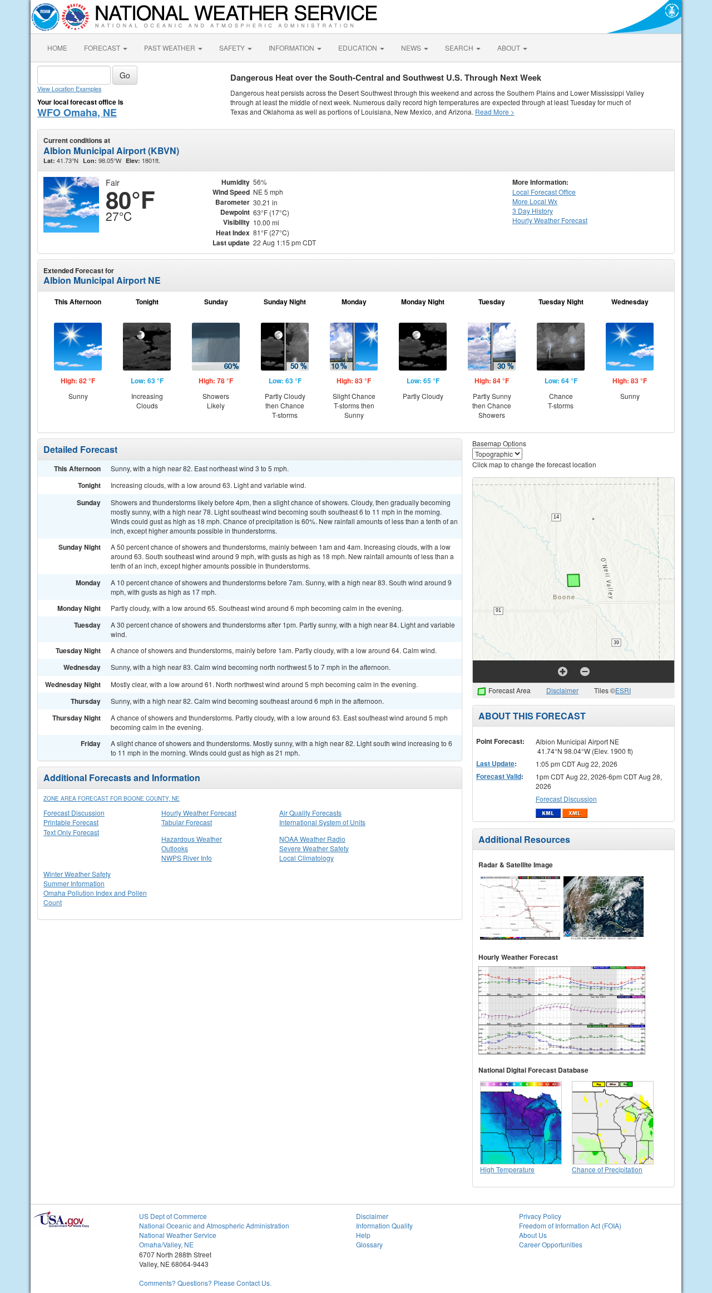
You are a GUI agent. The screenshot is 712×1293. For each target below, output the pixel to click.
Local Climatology (306, 857)
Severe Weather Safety (314, 848)
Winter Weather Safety (77, 874)
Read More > (495, 111)
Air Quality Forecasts (310, 812)
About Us (533, 1235)
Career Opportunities (550, 1244)
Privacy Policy (540, 1216)
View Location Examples (69, 89)
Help (363, 1235)
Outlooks (174, 848)
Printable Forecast (70, 822)
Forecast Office (544, 191)
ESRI (623, 690)
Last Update (495, 763)
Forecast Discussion (74, 812)
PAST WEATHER (170, 47)
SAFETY (232, 47)
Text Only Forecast (71, 832)
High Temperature (507, 1169)
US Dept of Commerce (173, 1216)
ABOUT (509, 47)
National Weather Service (177, 1235)
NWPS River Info (186, 857)
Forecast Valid (498, 776)
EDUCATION (358, 47)
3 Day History (532, 210)
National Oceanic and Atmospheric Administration (214, 1225)
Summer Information (74, 883)
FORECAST (103, 47)
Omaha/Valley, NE (166, 1244)
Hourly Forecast (549, 220)
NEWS (412, 47)
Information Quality (384, 1225)
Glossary (369, 1244)
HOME (57, 47)
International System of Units (322, 822)
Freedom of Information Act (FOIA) (570, 1225)
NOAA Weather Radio (312, 838)
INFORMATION (292, 47)
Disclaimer (562, 690)
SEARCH (460, 47)
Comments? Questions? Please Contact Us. (205, 1282)
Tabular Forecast (186, 822)
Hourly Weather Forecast (198, 812)
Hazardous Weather (191, 838)
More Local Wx (534, 201)
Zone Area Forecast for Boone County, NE (111, 798)
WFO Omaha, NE (77, 112)
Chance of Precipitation (607, 1169)
